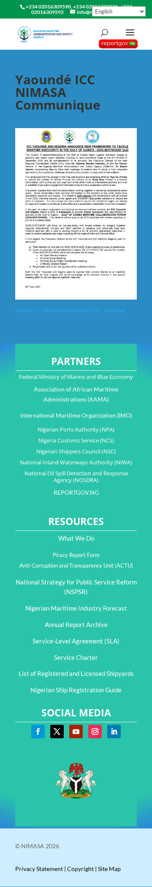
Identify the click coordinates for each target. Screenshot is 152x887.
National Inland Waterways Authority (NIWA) (76, 462)
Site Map (109, 868)
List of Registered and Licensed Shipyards (76, 673)
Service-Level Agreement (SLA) (76, 641)
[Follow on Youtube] (76, 731)
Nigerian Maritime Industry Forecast (76, 608)
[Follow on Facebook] (38, 731)
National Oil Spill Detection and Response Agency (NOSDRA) (76, 476)
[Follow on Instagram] (95, 731)
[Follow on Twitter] (57, 731)
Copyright (80, 868)
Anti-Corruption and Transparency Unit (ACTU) (76, 565)
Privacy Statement (39, 868)
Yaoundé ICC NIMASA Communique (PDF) (58, 310)
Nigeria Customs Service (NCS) (76, 440)
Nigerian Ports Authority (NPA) (76, 429)
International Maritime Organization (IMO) (76, 415)
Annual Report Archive (76, 624)
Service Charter (76, 657)
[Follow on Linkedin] (114, 731)
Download (115, 310)
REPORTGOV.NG (76, 492)
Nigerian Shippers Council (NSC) (76, 451)
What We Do (76, 538)
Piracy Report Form (76, 555)
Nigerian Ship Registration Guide (76, 690)
